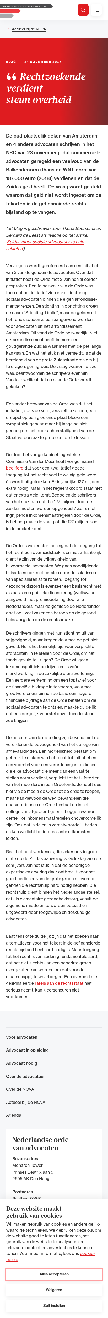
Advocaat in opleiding (27, 1050)
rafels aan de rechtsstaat (59, 983)
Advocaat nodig (21, 1063)
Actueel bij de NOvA (29, 29)
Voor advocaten (21, 1037)
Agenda (13, 1115)
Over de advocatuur (25, 1076)
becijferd (15, 468)
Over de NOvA (20, 1089)
